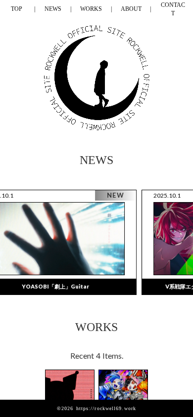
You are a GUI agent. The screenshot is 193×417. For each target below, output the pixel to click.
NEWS (53, 8)
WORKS (91, 8)
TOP (16, 8)
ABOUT (131, 8)
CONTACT (173, 9)
